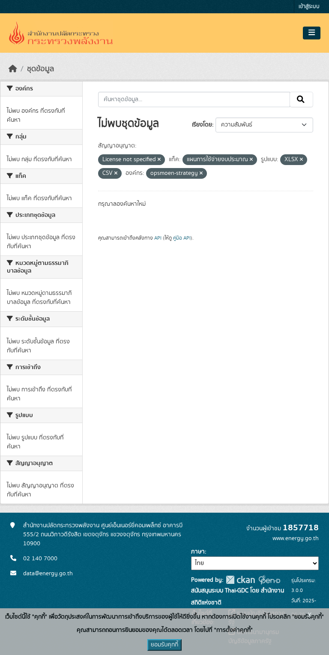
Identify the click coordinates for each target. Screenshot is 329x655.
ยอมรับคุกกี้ (164, 644)
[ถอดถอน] (159, 159)
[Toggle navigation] (311, 33)
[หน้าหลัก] (13, 69)
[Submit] (301, 99)
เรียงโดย (202, 124)
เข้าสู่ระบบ (309, 7)
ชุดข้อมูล (40, 69)
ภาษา (198, 551)
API (158, 238)
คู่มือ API (182, 238)
